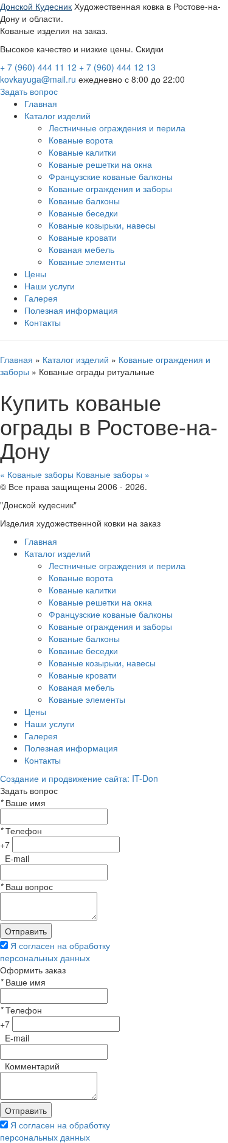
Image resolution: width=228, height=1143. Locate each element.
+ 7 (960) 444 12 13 (117, 67)
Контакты (42, 322)
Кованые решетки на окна (100, 164)
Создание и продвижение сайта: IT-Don (79, 778)
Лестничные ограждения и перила (117, 128)
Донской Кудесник (36, 6)
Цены (35, 274)
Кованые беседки (83, 213)
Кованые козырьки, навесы (102, 225)
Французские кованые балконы (111, 176)
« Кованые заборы (37, 474)
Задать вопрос (29, 91)
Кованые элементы (87, 261)
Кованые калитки (82, 152)
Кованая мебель (81, 249)
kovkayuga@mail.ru (38, 79)
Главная (40, 103)
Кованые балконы (84, 201)
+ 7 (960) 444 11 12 (39, 67)
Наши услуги (49, 286)
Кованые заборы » (113, 474)
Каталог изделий (57, 115)
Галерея (41, 298)
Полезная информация (71, 310)
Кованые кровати (83, 237)
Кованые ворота (81, 140)
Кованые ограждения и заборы (110, 188)
